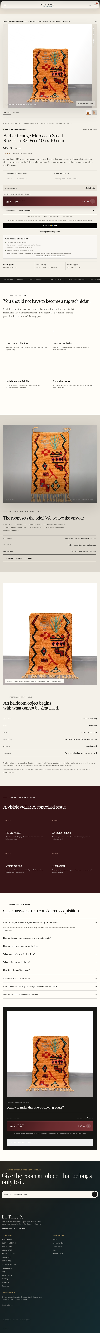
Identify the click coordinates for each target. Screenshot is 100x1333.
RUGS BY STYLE (7, 1250)
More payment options (50, 231)
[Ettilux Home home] (47, 4)
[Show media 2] (94, 112)
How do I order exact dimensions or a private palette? (27, 938)
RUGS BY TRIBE (7, 1246)
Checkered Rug (7, 1275)
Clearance (5, 1286)
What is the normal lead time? (16, 962)
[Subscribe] (74, 1305)
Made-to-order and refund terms (54, 255)
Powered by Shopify (8, 1329)
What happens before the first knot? (19, 954)
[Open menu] (4, 4)
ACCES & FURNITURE (9, 1264)
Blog (3, 1272)
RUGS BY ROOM (7, 1261)
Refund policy (57, 1246)
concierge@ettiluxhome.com (14, 1228)
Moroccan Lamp (7, 1268)
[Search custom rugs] (89, 4)
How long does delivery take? (16, 970)
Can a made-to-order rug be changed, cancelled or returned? (30, 986)
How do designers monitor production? (20, 946)
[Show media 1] (88, 112)
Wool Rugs (5, 1282)
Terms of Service (58, 1243)
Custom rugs (15, 123)
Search (55, 1239)
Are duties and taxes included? (17, 978)
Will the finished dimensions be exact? (20, 994)
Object (7, 112)
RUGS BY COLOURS (8, 1254)
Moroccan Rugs (7, 1239)
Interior (16, 112)
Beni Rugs (5, 1279)
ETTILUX (13, 1217)
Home (5, 123)
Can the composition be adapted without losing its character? (30, 922)
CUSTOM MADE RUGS (9, 1243)
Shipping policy (39, 255)
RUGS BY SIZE (6, 1257)
